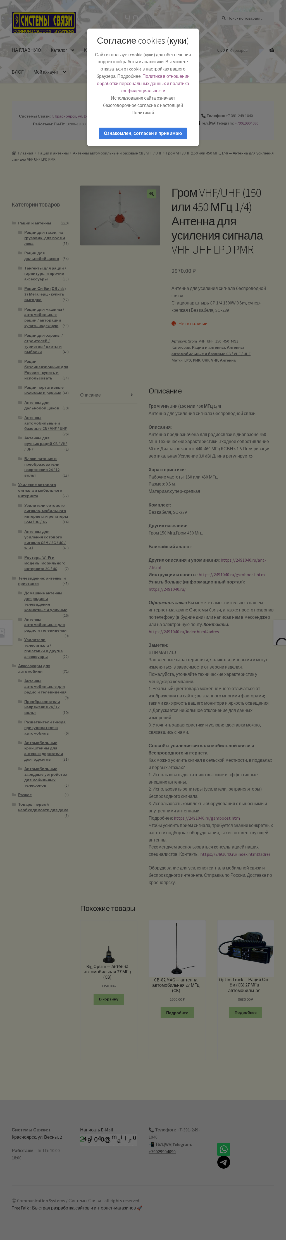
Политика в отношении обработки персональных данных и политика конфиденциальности (143, 83)
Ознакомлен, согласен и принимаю (143, 133)
